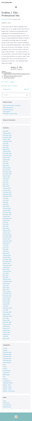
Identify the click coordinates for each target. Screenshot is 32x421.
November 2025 (7, 137)
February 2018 (7, 279)
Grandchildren (6, 370)
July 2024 (5, 161)
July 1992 (5, 310)
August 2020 (6, 243)
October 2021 (6, 216)
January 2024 (6, 170)
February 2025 (7, 151)
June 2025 (6, 145)
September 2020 (7, 241)
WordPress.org (7, 407)
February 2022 (7, 208)
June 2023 (6, 180)
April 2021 (5, 226)
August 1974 (6, 334)
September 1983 (7, 316)
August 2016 (6, 283)
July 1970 (5, 336)
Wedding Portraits (7, 383)
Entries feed (6, 403)
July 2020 (5, 245)
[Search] (27, 95)
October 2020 (6, 239)
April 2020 (5, 251)
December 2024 (7, 153)
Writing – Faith (7, 385)
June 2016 (6, 285)
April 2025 (5, 147)
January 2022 (6, 210)
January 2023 (6, 190)
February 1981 (7, 324)
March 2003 (6, 289)
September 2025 (7, 141)
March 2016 (6, 287)
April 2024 (5, 163)
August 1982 (6, 320)
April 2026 (5, 131)
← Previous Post (5, 89)
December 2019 (7, 259)
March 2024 (6, 165)
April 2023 (5, 184)
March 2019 (6, 269)
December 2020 (7, 235)
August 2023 (6, 178)
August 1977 (6, 328)
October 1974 (6, 332)
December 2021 (7, 212)
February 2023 (7, 188)
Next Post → (27, 89)
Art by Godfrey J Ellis (6, 2)
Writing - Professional (12, 85)
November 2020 (7, 237)
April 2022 (5, 204)
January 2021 (6, 233)
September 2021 (7, 218)
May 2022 (5, 202)
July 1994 (5, 306)
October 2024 (6, 157)
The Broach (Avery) (8, 109)
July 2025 (5, 143)
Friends (5, 368)
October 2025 (6, 139)
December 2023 (7, 172)
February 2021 (7, 231)
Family (5, 366)
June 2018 (6, 273)
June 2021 (6, 224)
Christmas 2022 (7, 358)
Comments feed (7, 405)
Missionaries (6, 374)
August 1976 (6, 330)
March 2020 (6, 253)
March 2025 (6, 149)
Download (12, 82)
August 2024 (6, 159)
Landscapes (6, 372)
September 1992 (7, 308)
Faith (4, 364)
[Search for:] (16, 95)
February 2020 (7, 255)
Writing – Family (7, 387)
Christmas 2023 (7, 360)
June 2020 (6, 247)
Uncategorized (7, 381)
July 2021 (5, 222)
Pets (4, 376)
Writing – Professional (9, 391)
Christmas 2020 (7, 354)
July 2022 (5, 198)
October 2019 (6, 263)
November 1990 (7, 312)
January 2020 (6, 257)
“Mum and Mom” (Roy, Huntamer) (11, 105)
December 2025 (7, 135)
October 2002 (6, 298)
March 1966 (6, 338)
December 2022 (7, 192)
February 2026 (7, 133)
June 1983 (6, 318)
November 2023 (7, 174)
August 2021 (6, 220)
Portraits (5, 379)
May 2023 (5, 182)
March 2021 (6, 228)
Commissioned (7, 362)
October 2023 (6, 176)
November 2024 (7, 155)
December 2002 (7, 293)
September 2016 (7, 281)
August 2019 (6, 267)
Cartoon (5, 348)
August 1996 (6, 302)
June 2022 (6, 200)
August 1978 (6, 326)
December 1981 (7, 322)
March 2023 (6, 186)
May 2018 (5, 275)
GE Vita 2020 (4, 82)
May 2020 (5, 249)
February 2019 (7, 271)
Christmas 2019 (7, 352)
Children (5, 350)
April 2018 (5, 277)
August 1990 (6, 314)
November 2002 (7, 296)
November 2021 (7, 214)
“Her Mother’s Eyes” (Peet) (10, 113)
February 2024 (7, 167)
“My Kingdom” (6, 111)
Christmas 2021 (7, 356)
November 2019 (7, 261)
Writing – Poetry (7, 389)
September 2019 (7, 265)
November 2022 (7, 194)
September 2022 (7, 196)
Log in (4, 400)
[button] (16, 7)
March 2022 (6, 206)
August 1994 (6, 304)
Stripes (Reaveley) (8, 107)
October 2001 (6, 300)
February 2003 (7, 291)
